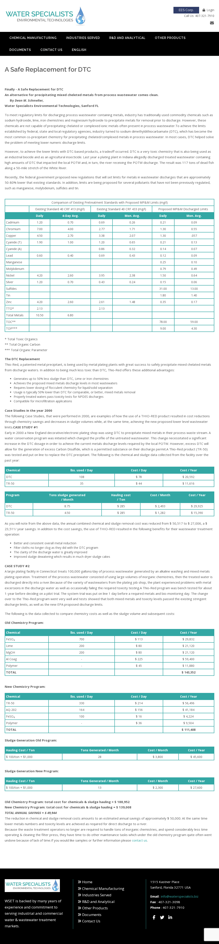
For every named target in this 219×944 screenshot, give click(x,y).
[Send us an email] (212, 22)
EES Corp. (186, 10)
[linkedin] (170, 917)
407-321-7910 (173, 907)
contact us (139, 840)
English (79, 50)
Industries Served (83, 38)
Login (210, 10)
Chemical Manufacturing (33, 38)
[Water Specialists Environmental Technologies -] (46, 16)
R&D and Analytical (127, 38)
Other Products (170, 38)
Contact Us (51, 50)
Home (87, 881)
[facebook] (154, 917)
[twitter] (162, 917)
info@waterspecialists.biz (179, 896)
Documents (20, 50)
